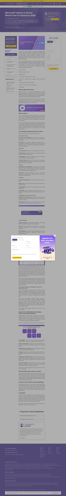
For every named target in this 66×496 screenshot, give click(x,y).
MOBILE (13, 245)
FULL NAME (14, 241)
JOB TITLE (27, 245)
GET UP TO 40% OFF (17, 257)
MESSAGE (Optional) (15, 249)
